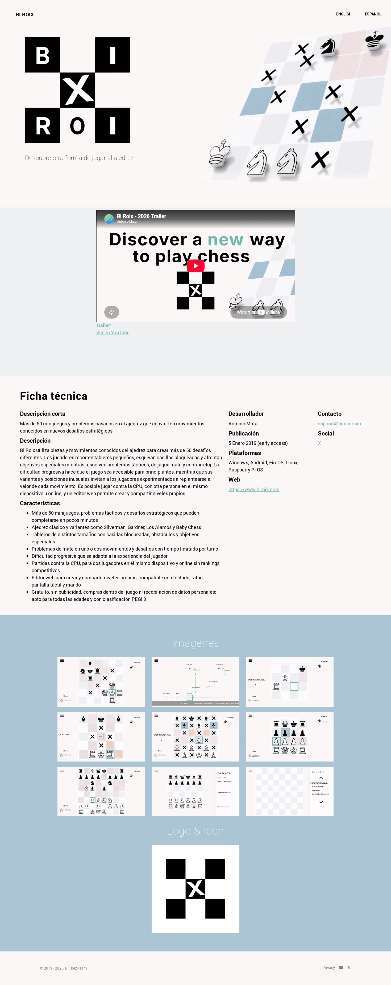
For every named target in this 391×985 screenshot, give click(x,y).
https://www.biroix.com (254, 489)
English (344, 14)
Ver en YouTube (113, 332)
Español (373, 14)
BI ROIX (25, 14)
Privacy (328, 967)
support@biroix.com (339, 423)
